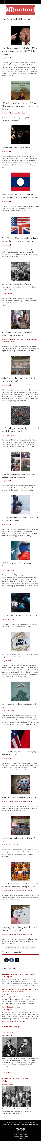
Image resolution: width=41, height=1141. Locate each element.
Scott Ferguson (7, 977)
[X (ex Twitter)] (6, 960)
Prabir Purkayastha (8, 294)
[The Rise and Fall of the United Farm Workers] (16, 1096)
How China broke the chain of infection (19, 797)
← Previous (9, 948)
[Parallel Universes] (17, 1047)
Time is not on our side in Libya (16, 147)
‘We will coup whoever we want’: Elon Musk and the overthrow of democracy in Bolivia (20, 106)
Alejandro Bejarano (20, 113)
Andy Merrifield (7, 1035)
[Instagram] (17, 960)
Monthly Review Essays (11, 1026)
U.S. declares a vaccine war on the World (19, 615)
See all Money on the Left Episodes (13, 1021)
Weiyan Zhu (28, 801)
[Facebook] (11, 960)
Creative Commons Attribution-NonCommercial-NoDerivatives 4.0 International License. (20, 1125)
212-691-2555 (22, 1138)
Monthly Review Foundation (20, 1132)
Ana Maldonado (19, 339)
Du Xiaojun (17, 801)
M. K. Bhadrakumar (8, 435)
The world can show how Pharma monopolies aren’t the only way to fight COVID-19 (19, 287)
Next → (32, 948)
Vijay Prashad (6, 58)
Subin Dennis (6, 845)
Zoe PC (12, 341)
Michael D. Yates (7, 1084)
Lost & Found (7, 1072)
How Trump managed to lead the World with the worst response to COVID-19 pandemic (19, 51)
